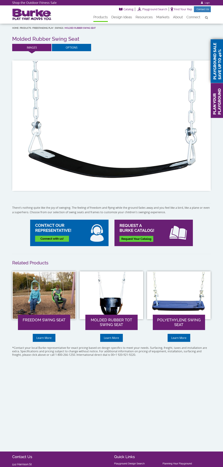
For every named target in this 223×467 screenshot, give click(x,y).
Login (207, 2)
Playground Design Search (129, 463)
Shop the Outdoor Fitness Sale (34, 3)
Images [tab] (32, 47)
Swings (59, 28)
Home (15, 28)
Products (25, 28)
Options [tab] (72, 47)
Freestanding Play (42, 28)
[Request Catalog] (153, 233)
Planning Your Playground (177, 463)
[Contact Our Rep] (69, 233)
